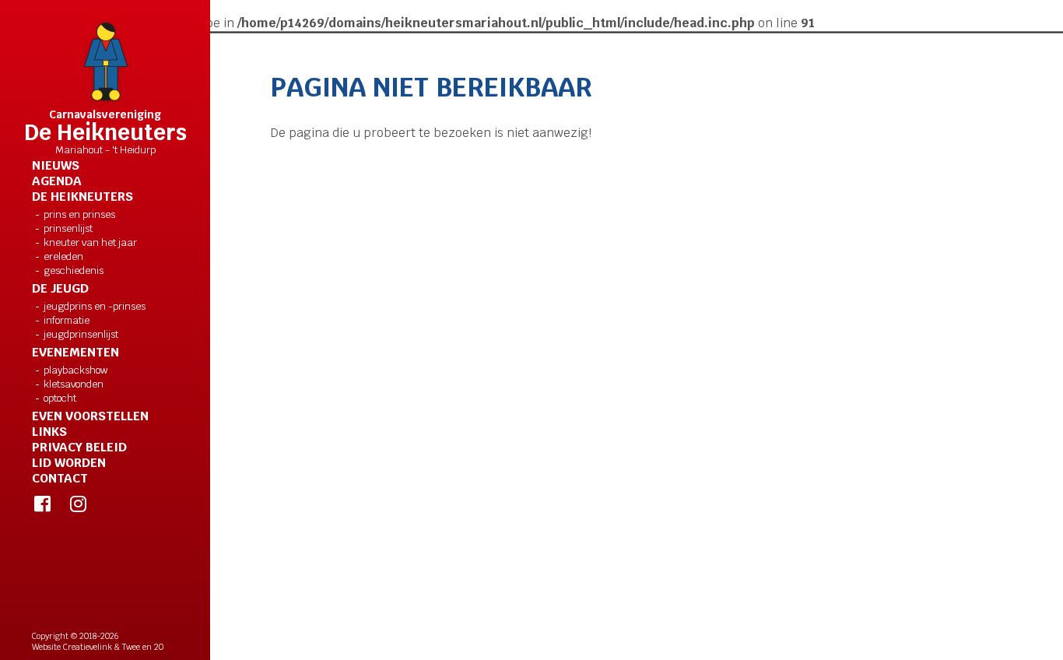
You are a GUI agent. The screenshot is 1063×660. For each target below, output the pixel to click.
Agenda (57, 181)
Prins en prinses (79, 214)
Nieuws (55, 166)
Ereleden (63, 256)
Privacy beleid (79, 447)
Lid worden (69, 463)
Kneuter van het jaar (90, 242)
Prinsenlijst (68, 228)
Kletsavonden (73, 384)
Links (49, 432)
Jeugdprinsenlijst (81, 334)
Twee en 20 (142, 646)
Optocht (60, 398)
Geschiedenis (73, 270)
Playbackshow (76, 370)
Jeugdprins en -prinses (95, 306)
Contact (60, 478)
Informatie (66, 320)
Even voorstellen (90, 416)
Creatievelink (87, 646)
